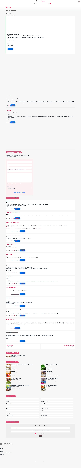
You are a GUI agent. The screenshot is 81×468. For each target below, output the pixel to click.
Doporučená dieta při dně (10, 287)
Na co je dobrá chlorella (15, 381)
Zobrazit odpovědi (13, 250)
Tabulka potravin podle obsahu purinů (53, 375)
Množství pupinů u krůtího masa (12, 332)
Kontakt (42, 417)
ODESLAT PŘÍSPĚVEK (19, 192)
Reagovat (12, 105)
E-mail (8, 166)
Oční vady (42, 410)
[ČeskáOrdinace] (40, 2)
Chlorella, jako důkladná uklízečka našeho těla (20, 385)
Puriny (7, 264)
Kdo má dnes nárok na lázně (51, 381)
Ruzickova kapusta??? (10, 200)
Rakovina (42, 406)
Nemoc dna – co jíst (15, 375)
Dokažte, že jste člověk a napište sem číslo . (16, 169)
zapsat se (37, 433)
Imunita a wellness (9, 417)
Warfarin (13, 371)
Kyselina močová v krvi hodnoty (52, 378)
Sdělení (8, 172)
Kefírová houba (14, 368)
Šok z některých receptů (10, 319)
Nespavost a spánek (44, 401)
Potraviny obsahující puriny (51, 385)
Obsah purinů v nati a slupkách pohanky (13, 309)
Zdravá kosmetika (9, 403)
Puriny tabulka (49, 371)
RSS (1, 455)
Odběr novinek (3, 449)
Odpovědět (17, 208)
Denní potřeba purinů (15, 388)
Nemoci (7, 408)
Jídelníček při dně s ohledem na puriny (13, 212)
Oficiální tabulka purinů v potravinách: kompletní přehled (22, 364)
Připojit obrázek (9, 186)
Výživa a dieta (43, 403)
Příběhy (42, 413)
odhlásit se (44, 433)
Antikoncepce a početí (44, 408)
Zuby (7, 410)
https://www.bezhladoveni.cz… (39, 228)
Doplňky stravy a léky (9, 415)
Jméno (8, 163)
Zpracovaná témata (44, 415)
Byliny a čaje (8, 413)
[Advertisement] (31, 22)
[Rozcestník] (79, 1)
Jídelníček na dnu (9, 254)
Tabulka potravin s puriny (16, 378)
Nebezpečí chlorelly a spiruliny (52, 364)
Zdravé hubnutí (43, 398)
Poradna (7, 401)
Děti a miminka (8, 406)
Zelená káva (48, 388)
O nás (2, 448)
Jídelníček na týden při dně (11, 244)
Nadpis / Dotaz (9, 160)
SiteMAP (2, 454)
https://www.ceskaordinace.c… (11, 226)
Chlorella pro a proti (50, 368)
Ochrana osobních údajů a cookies (6, 452)
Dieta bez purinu (9, 276)
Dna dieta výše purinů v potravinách (13, 235)
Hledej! (49, 3)
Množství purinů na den (10, 298)
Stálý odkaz (8, 105)
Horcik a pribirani (10, 345)
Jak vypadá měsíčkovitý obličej (69, 345)
